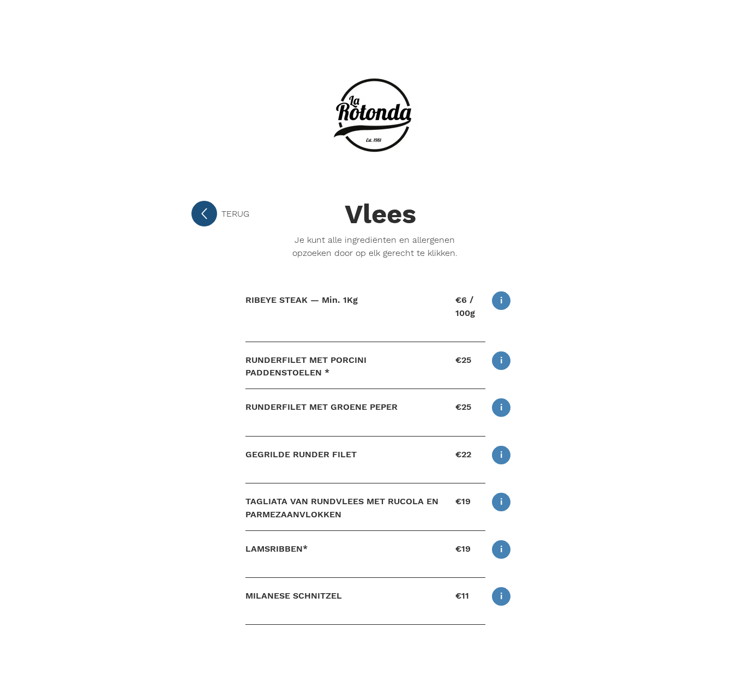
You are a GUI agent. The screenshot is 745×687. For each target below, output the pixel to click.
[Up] (204, 213)
